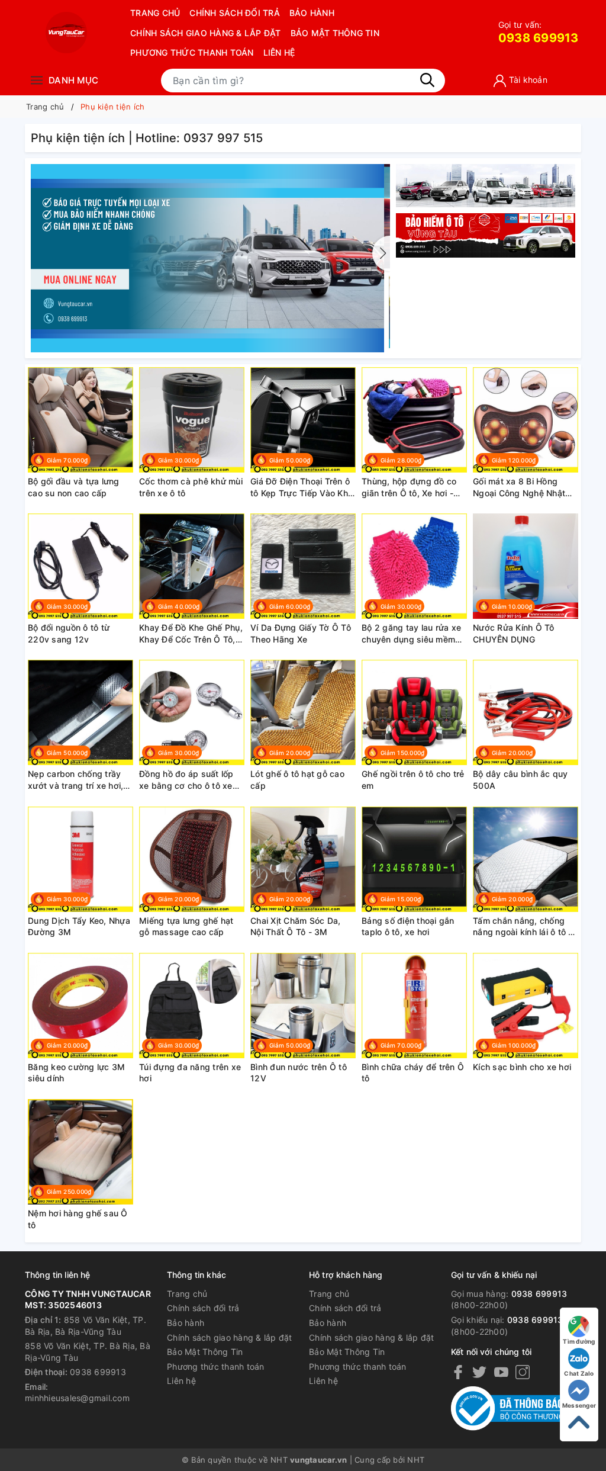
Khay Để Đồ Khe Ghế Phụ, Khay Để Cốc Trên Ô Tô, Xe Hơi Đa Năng (191, 633)
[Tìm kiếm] (427, 80)
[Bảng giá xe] (485, 185)
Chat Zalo (579, 1373)
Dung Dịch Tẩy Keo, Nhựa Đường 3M (79, 926)
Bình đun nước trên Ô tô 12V (298, 1073)
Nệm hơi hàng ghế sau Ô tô (78, 1219)
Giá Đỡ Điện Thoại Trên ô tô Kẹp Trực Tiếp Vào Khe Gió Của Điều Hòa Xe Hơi (301, 487)
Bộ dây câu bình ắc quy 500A (520, 780)
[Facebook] (458, 1372)
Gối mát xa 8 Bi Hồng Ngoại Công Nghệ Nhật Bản (519, 487)
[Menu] (37, 80)
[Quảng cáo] (485, 235)
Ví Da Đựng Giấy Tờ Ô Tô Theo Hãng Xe (300, 633)
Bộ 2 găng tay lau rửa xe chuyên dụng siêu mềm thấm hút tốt (411, 633)
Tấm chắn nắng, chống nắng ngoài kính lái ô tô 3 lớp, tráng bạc (523, 927)
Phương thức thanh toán (192, 52)
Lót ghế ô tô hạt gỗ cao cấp (297, 780)
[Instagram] (522, 1372)
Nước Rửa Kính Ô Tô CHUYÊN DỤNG (514, 633)
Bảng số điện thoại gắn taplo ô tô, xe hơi (408, 926)
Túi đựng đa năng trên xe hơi (190, 1073)
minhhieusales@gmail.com (77, 1398)
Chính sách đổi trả (234, 13)
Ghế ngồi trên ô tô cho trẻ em (413, 780)
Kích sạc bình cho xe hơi (522, 1067)
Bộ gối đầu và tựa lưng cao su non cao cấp (74, 487)
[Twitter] (479, 1372)
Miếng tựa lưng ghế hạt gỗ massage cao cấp (186, 926)
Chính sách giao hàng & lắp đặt (205, 33)
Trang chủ (155, 13)
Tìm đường (579, 1341)
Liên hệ (279, 52)
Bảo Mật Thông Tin (335, 33)
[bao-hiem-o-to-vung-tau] (210, 257)
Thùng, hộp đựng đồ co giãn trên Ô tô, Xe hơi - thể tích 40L (409, 487)
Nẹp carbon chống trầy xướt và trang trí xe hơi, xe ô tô (75, 780)
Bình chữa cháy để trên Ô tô (413, 1073)
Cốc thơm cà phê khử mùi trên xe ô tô (191, 487)
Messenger (579, 1405)
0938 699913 (538, 32)
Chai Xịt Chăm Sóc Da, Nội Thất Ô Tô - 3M (295, 926)
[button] (381, 253)
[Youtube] (501, 1372)
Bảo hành (311, 13)
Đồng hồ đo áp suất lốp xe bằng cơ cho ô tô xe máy (186, 780)
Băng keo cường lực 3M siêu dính (76, 1073)
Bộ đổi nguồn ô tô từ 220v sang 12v (68, 633)
